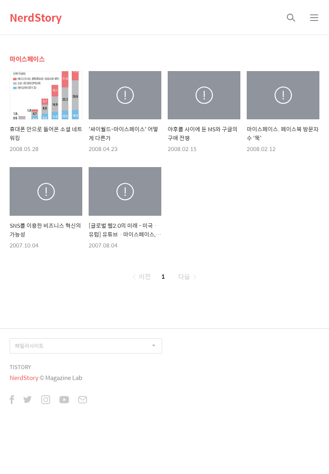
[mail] (82, 400)
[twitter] (27, 400)
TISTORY (20, 367)
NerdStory (36, 17)
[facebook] (12, 400)
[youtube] (64, 400)
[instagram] (45, 400)
